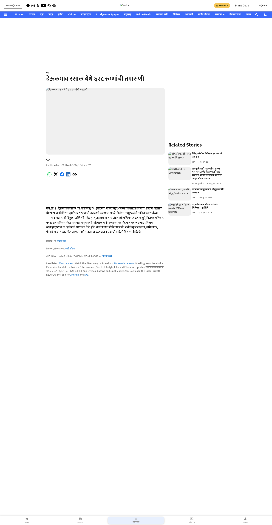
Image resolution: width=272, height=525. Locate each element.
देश (41, 15)
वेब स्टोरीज (235, 15)
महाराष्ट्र (127, 15)
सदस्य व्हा (61, 241)
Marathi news (66, 263)
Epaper (19, 15)
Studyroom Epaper (107, 15)
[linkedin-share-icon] (68, 176)
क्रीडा (60, 15)
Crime (72, 15)
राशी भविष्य (204, 15)
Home (27, 522)
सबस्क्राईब (223, 6)
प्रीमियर (176, 15)
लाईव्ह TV (192, 522)
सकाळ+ (245, 522)
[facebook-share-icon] (62, 176)
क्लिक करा (107, 256)
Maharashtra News (124, 263)
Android (74, 275)
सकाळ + (219, 15)
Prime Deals (242, 5)
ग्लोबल (249, 15)
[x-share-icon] (55, 176)
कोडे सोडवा (70, 249)
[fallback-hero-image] (179, 158)
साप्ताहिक (86, 15)
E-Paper (80, 522)
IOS (86, 275)
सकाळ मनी (162, 15)
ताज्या (32, 15)
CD (48, 159)
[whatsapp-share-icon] (49, 176)
